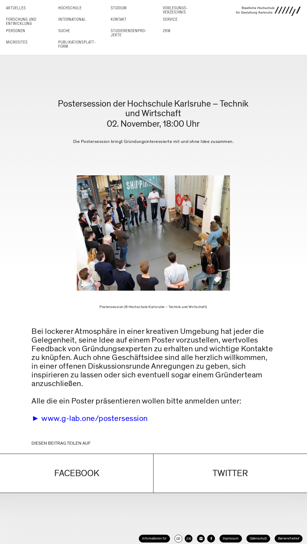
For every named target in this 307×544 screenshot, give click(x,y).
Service (170, 19)
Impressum (231, 538)
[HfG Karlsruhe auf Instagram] (201, 538)
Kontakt (119, 19)
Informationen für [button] (154, 538)
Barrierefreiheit (288, 538)
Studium (119, 8)
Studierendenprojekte (129, 33)
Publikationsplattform (77, 44)
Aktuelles (16, 8)
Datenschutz (258, 538)
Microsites (17, 42)
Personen (15, 30)
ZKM (166, 30)
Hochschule (70, 8)
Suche (64, 30)
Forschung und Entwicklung (21, 21)
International (72, 19)
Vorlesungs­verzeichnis (175, 10)
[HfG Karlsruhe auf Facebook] (211, 538)
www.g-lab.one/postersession (94, 418)
